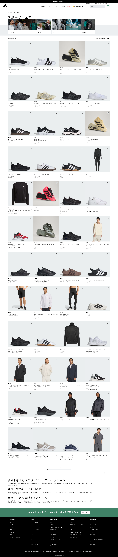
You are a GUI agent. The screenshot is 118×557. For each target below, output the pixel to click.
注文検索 (99, 3)
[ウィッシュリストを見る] (110, 6)
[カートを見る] (113, 6)
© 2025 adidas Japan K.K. (59, 555)
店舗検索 (88, 3)
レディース (43, 6)
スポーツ (63, 6)
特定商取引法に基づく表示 (81, 551)
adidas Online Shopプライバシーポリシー (66, 551)
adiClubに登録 (104, 3)
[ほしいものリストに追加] (31, 43)
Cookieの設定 (27, 551)
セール (68, 6)
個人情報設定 (34, 551)
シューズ (56, 6)
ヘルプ (95, 3)
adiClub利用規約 (40, 551)
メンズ (37, 6)
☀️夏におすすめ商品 (78, 6)
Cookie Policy (90, 551)
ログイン (110, 3)
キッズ (50, 6)
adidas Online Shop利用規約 (51, 551)
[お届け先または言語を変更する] (113, 4)
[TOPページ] (5, 5)
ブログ (92, 3)
